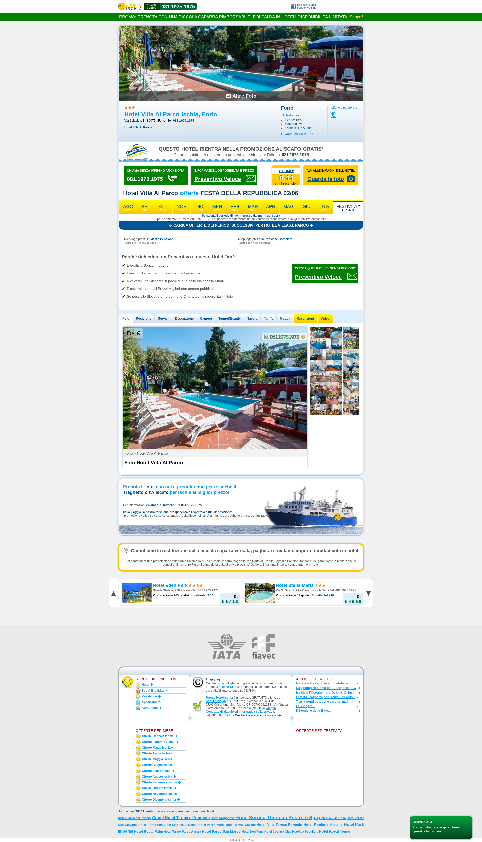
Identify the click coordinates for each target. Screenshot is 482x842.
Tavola (252, 318)
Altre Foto (244, 96)
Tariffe (268, 318)
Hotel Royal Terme (334, 831)
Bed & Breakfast (153, 690)
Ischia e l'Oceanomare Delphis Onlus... (325, 692)
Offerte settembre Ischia (159, 782)
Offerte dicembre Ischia (159, 799)
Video (325, 318)
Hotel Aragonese (223, 818)
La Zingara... (305, 706)
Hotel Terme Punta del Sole (158, 825)
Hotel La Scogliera (305, 831)
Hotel (145, 684)
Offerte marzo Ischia (156, 747)
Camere (206, 318)
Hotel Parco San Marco (221, 831)
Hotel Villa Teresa (272, 825)
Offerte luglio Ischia (156, 771)
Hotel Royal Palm (148, 831)
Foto (125, 318)
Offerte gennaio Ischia (158, 736)
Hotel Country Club (277, 831)
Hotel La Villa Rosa (332, 818)
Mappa (285, 318)
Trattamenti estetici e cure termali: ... (324, 701)
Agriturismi (150, 708)
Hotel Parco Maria (211, 825)
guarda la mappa (300, 134)
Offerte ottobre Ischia (157, 788)
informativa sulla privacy (256, 711)
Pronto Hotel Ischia (219, 697)
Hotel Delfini (188, 825)
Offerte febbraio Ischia (158, 742)
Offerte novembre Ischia (159, 794)
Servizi (163, 318)
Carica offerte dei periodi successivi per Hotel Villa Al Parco (241, 225)
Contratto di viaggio (220, 711)
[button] (258, 715)
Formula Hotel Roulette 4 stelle (315, 825)
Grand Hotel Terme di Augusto (181, 818)
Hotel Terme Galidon (241, 825)
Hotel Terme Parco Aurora (182, 831)
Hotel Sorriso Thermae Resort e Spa (276, 817)
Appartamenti (151, 702)
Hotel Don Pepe (253, 831)
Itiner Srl (228, 687)
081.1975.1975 (178, 6)
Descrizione (184, 318)
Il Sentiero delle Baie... (313, 710)
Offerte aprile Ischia (156, 753)
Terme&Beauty (229, 318)
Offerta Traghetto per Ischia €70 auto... (325, 697)
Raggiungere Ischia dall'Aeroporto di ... (326, 688)
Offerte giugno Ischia (157, 765)
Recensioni (305, 318)
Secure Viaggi (216, 701)
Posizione (143, 318)
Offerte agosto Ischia (157, 776)
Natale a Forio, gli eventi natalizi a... (323, 683)
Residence (149, 696)
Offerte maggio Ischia (157, 759)
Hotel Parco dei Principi (134, 818)
